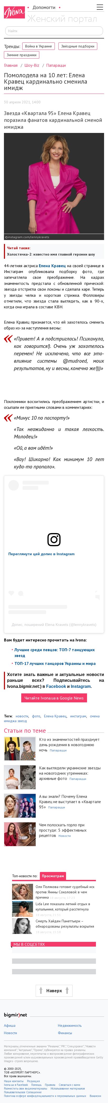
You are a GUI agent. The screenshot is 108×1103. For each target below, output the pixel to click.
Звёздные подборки (77, 46)
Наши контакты (14, 1081)
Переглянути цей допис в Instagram (41, 554)
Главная (11, 65)
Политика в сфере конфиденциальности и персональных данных (45, 1096)
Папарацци (56, 65)
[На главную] (62, 19)
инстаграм (78, 716)
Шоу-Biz (31, 65)
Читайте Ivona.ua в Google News (54, 698)
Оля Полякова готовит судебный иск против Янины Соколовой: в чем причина (65, 892)
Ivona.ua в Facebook (16, 1085)
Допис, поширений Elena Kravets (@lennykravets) (54, 624)
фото (36, 716)
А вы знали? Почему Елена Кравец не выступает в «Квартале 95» (70, 801)
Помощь (36, 1085)
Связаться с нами (69, 1085)
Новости (64, 836)
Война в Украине (38, 46)
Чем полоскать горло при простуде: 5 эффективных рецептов (63, 830)
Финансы (65, 1032)
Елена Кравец (55, 716)
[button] (54, 991)
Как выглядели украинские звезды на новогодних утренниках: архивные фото (70, 773)
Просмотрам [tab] (53, 876)
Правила (50, 1085)
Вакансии (95, 1096)
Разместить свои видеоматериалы (25, 1088)
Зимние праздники (21, 54)
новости (22, 716)
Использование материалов (68, 1088)
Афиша (9, 1025)
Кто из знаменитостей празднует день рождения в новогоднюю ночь (69, 744)
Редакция (33, 1081)
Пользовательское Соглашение (23, 1092)
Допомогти (44, 7)
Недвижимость (70, 1025)
